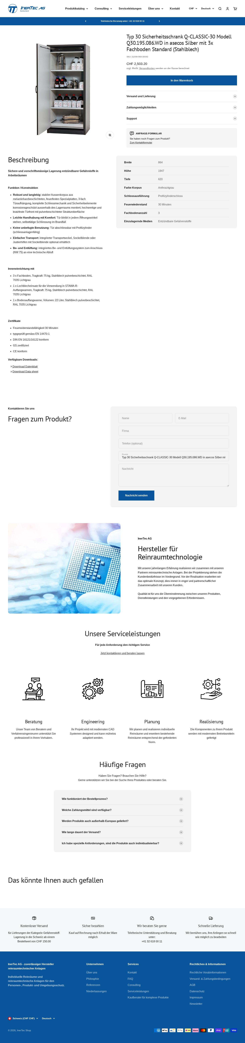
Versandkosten (147, 68)
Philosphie (92, 978)
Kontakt (175, 8)
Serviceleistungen (130, 8)
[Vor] (159, 21)
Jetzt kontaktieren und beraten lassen (122, 653)
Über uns (154, 8)
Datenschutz (197, 991)
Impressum (196, 997)
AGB (192, 985)
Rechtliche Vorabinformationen (208, 972)
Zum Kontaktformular (141, 142)
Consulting (102, 8)
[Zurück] (85, 21)
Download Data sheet (25, 371)
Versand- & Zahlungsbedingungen (210, 978)
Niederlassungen (96, 991)
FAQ (130, 978)
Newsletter (196, 1003)
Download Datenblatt (25, 366)
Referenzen (93, 985)
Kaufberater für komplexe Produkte (148, 997)
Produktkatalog (75, 8)
